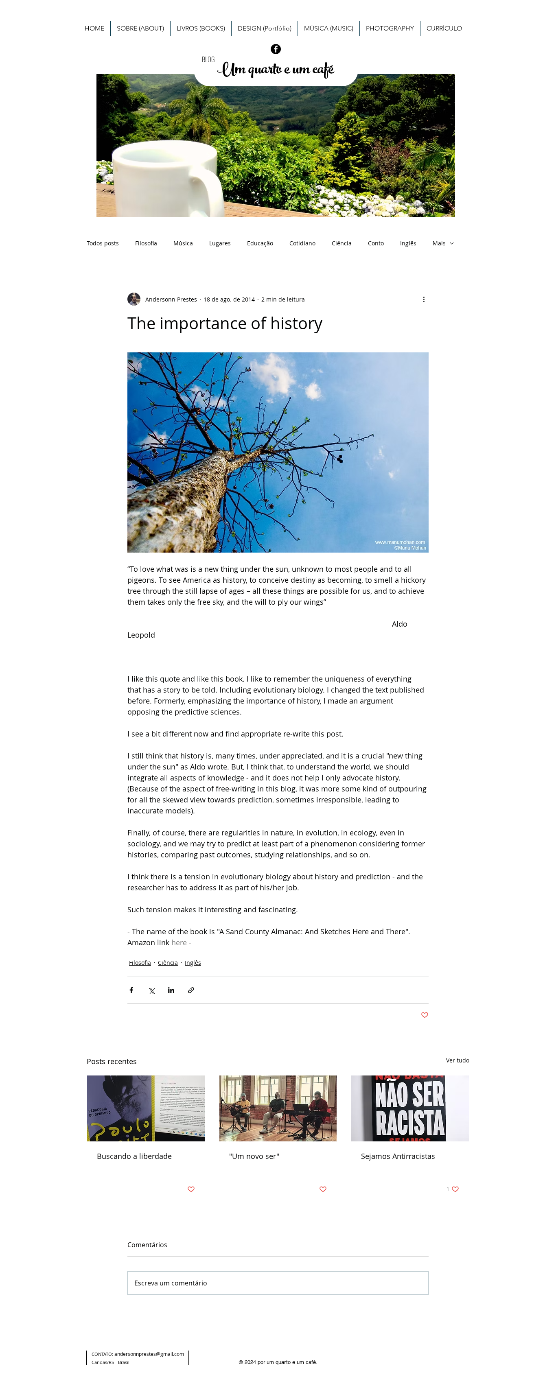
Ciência (342, 243)
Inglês (408, 243)
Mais (439, 243)
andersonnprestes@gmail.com (149, 1354)
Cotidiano (302, 243)
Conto (376, 243)
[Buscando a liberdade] (146, 1108)
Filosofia (146, 243)
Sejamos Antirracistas (398, 1156)
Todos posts (103, 243)
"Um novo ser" (254, 1156)
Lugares (220, 243)
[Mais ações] (424, 299)
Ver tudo (457, 1060)
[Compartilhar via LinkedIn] (171, 990)
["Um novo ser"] (278, 1108)
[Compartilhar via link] (191, 990)
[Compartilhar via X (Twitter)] (151, 990)
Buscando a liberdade (134, 1156)
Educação (260, 243)
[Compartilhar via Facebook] (131, 990)
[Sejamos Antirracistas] (410, 1108)
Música (183, 243)
